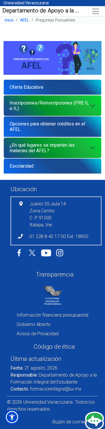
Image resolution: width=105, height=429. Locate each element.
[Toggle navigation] (96, 11)
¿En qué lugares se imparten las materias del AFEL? (42, 147)
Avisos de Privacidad (37, 333)
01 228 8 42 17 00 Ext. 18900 (58, 236)
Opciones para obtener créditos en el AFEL (47, 126)
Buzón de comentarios (75, 422)
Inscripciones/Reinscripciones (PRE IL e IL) (49, 105)
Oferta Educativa (26, 87)
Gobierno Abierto (34, 324)
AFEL (24, 20)
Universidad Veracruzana (26, 3)
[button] (12, 417)
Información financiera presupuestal (52, 315)
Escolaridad (22, 166)
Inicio (9, 20)
